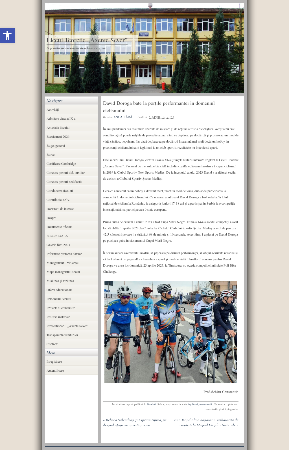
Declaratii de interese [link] (60, 208)
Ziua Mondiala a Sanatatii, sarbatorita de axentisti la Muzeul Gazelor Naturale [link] (206, 422)
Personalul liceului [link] (59, 298)
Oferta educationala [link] (59, 289)
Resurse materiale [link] (58, 316)
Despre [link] (51, 217)
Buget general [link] (56, 145)
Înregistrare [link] (54, 361)
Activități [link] (53, 109)
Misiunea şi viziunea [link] (60, 280)
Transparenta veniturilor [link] (62, 334)
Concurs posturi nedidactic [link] (64, 181)
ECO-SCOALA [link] (57, 235)
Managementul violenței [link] (62, 262)
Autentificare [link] (55, 370)
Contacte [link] (52, 344)
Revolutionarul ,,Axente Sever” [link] (67, 325)
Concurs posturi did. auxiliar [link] (66, 172)
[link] (7, 35)
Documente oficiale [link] (59, 226)
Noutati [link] (151, 404)
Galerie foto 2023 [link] (58, 244)
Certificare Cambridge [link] (61, 163)
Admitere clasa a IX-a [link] (61, 118)
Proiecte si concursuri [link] (61, 307)
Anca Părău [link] (124, 117)
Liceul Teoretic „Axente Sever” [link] (87, 40)
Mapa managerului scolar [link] (63, 271)
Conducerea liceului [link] (60, 190)
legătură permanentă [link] (200, 404)
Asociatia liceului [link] (58, 127)
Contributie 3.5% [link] (58, 199)
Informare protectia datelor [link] (64, 253)
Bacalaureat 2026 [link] (58, 136)
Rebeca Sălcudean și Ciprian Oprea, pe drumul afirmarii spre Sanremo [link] (135, 422)
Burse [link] (50, 154)
